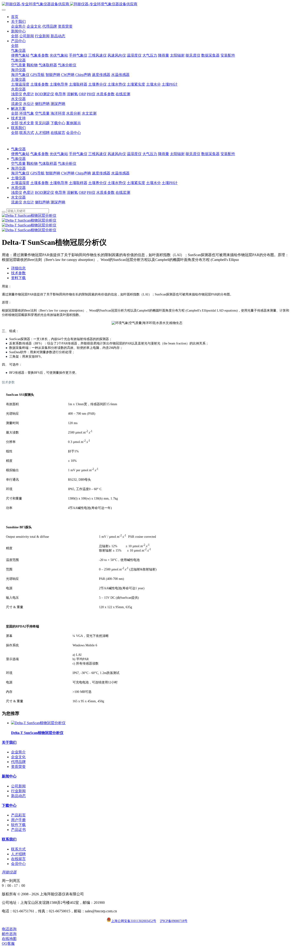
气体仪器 (18, 159)
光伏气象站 (59, 154)
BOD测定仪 (44, 192)
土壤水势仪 (116, 183)
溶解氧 (72, 192)
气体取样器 (48, 163)
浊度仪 (16, 192)
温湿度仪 (134, 154)
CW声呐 (67, 173)
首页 (14, 17)
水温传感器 (120, 173)
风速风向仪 (116, 154)
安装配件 (227, 154)
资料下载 (18, 278)
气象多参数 (39, 154)
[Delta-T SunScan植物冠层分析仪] (38, 723)
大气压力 (149, 154)
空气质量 (18, 163)
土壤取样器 (78, 183)
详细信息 (18, 268)
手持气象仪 (78, 154)
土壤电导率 (59, 183)
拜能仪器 (9, 872)
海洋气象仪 (20, 173)
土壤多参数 (39, 183)
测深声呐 (58, 202)
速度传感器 (101, 173)
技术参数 (18, 273)
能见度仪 (193, 154)
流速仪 (16, 202)
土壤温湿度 (20, 183)
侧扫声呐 (42, 202)
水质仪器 (18, 188)
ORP (82, 192)
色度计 (28, 192)
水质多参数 (105, 192)
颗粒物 (32, 163)
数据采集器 (210, 154)
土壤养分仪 (97, 183)
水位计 (28, 202)
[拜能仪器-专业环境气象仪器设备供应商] (147, 4)
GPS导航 (37, 173)
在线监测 (123, 192)
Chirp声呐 (83, 173)
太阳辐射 (177, 154)
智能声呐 (52, 173)
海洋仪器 (18, 168)
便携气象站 (20, 154)
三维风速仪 (97, 154)
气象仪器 (18, 149)
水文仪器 (18, 197)
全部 (14, 36)
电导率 (60, 192)
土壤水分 (153, 183)
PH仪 (91, 192)
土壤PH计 (170, 183)
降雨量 (163, 154)
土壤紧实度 (136, 183)
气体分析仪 (67, 163)
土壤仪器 (18, 178)
